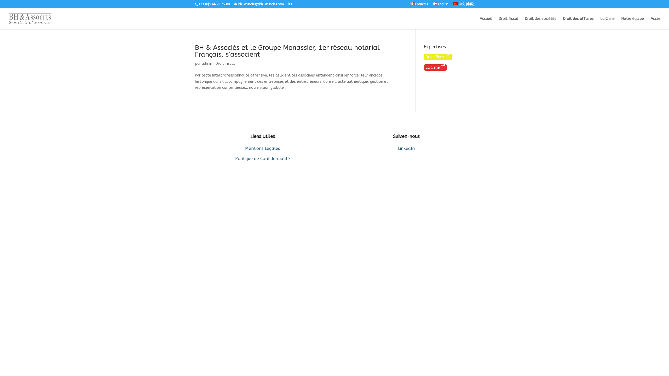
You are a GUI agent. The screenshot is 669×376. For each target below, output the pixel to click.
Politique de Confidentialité (262, 158)
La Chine (608, 19)
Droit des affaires (578, 19)
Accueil (486, 19)
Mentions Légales (262, 148)
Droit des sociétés (540, 19)
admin (207, 63)
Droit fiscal (508, 19)
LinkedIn (406, 148)
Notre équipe (632, 19)
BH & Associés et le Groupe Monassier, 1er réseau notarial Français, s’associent (287, 51)
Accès (656, 19)
